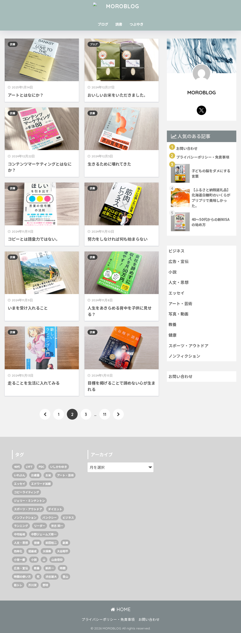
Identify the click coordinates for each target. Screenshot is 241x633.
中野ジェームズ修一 (43, 534)
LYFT (29, 467)
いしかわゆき (58, 467)
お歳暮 (35, 475)
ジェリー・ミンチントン (29, 500)
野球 (45, 585)
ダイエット (55, 509)
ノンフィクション (184, 356)
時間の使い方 (22, 576)
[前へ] (45, 414)
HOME (123, 609)
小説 (173, 272)
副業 (65, 543)
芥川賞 (32, 585)
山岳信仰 (57, 559)
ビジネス (177, 251)
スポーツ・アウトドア (189, 345)
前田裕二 (51, 543)
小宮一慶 (19, 559)
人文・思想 (179, 282)
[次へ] (118, 414)
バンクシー (49, 517)
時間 (62, 568)
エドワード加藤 (41, 484)
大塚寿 (47, 551)
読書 (118, 24)
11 (104, 414)
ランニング (21, 526)
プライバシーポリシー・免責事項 (108, 619)
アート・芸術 (180, 303)
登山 (65, 576)
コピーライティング (26, 492)
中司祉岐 (19, 534)
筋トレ (18, 585)
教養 (173, 324)
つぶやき (136, 24)
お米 (48, 475)
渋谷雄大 (51, 576)
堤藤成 (32, 551)
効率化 (18, 551)
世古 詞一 (57, 526)
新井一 (49, 568)
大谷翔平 (62, 551)
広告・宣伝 (179, 261)
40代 (17, 467)
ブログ (103, 24)
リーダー (39, 526)
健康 (173, 335)
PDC (41, 467)
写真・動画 (179, 314)
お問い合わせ (181, 376)
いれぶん (19, 475)
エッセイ (177, 293)
